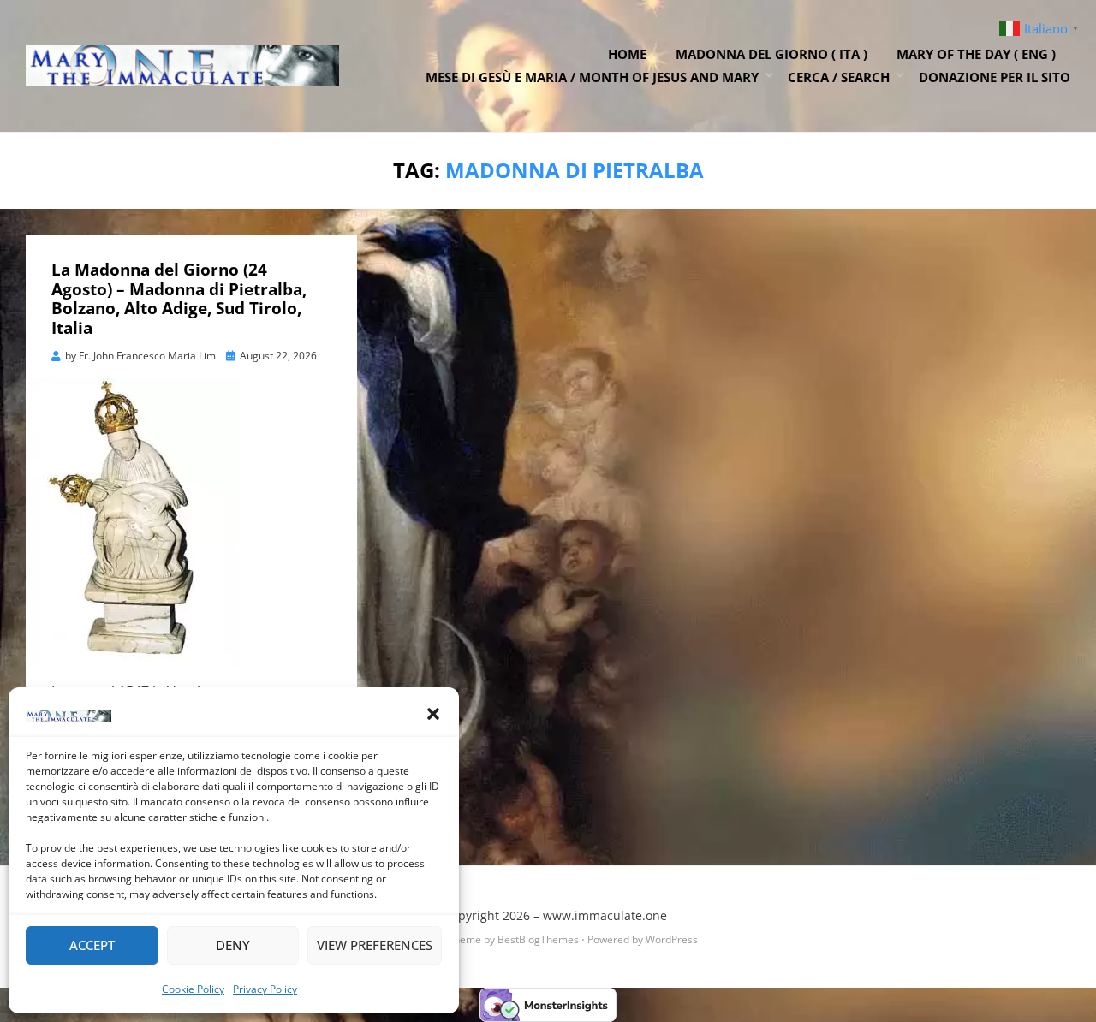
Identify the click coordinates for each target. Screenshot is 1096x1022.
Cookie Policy (193, 989)
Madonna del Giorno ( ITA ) (771, 53)
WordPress (672, 939)
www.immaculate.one (605, 915)
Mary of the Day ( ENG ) (976, 53)
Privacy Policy (265, 989)
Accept (92, 945)
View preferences (374, 945)
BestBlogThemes (538, 939)
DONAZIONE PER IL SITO (994, 77)
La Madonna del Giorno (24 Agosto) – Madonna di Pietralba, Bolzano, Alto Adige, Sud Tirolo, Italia (179, 298)
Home (627, 53)
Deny (233, 945)
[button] (433, 713)
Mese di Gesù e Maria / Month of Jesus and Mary (592, 77)
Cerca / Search (839, 77)
